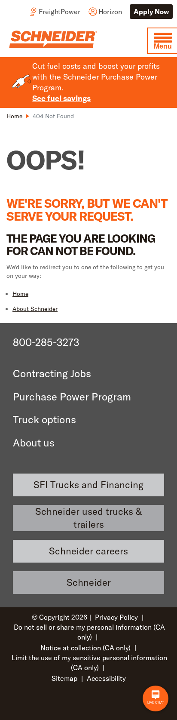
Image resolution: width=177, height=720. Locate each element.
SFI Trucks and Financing (88, 485)
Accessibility (106, 678)
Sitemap (64, 678)
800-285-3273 (46, 341)
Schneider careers (88, 551)
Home (20, 294)
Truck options (44, 419)
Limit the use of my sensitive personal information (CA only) (89, 662)
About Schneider (35, 309)
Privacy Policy (116, 617)
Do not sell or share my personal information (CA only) (89, 632)
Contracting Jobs (52, 373)
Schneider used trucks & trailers (88, 518)
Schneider (89, 582)
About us (34, 442)
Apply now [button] (151, 11)
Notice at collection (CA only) (85, 647)
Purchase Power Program (72, 396)
